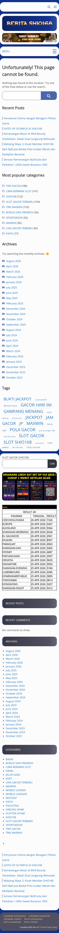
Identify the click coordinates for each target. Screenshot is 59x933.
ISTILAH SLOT (17, 418)
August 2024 (13, 330)
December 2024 (15, 308)
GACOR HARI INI (36, 405)
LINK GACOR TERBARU (19, 228)
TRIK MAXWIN (14, 207)
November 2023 (15, 372)
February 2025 (14, 303)
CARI (52, 463)
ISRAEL (10, 771)
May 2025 (12, 298)
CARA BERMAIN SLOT (18, 191)
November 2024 (15, 314)
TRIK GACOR (13, 186)
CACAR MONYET (41, 400)
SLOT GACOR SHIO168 (15, 457)
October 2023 (14, 377)
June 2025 (12, 292)
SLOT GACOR (31, 436)
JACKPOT (33, 417)
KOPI (9, 778)
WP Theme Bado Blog (47, 927)
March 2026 (13, 271)
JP (21, 423)
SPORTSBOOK (14, 217)
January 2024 (14, 361)
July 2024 (11, 335)
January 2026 (14, 282)
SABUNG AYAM (15, 809)
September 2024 (16, 324)
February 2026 (14, 277)
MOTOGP (11, 798)
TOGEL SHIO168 (33, 447)
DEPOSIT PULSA (10, 405)
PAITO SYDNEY (31, 922)
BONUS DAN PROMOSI (20, 212)
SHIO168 (11, 196)
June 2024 (12, 340)
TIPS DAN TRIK (17, 448)
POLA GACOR (22, 429)
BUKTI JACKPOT (17, 399)
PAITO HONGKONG (33, 919)
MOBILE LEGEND (16, 790)
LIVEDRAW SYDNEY (12, 919)
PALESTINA (12, 805)
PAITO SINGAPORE (12, 922)
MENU (6, 51)
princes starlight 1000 (47, 431)
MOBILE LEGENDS (16, 794)
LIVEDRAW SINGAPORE (39, 916)
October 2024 (14, 319)
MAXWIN (11, 223)
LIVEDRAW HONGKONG (15, 916)
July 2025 (11, 287)
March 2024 (13, 351)
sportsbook (39, 443)
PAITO (9, 233)
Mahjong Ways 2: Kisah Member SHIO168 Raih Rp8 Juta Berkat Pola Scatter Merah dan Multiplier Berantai (28, 149)
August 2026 (13, 261)
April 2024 (12, 345)
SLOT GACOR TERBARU (19, 201)
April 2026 (12, 266)
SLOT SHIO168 (18, 442)
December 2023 (15, 367)
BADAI (9, 759)
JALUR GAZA (13, 774)
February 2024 (14, 356)
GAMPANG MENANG (23, 411)
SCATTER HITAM (9, 437)
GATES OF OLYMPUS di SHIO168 (23, 128)
